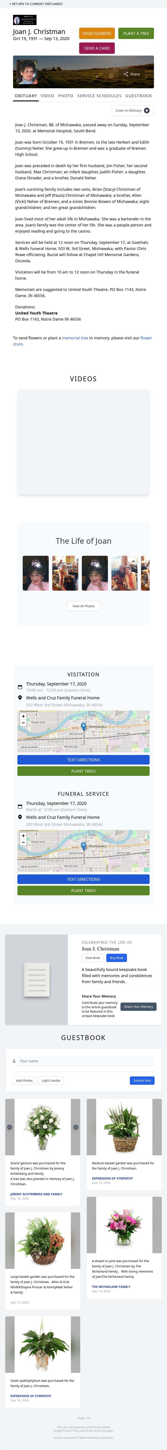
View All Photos (84, 606)
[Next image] (75, 1127)
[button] (83, 726)
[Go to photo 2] (44, 1153)
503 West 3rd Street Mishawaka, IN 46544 (64, 704)
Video (48, 95)
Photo (65, 95)
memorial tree (75, 337)
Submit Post (142, 1080)
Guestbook (138, 95)
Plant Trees (83, 771)
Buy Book (116, 958)
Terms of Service (95, 1431)
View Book (92, 958)
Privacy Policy (71, 1431)
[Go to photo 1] (41, 1153)
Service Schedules (99, 95)
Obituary (26, 95)
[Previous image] (9, 1127)
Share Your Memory (138, 1007)
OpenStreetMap (88, 1438)
